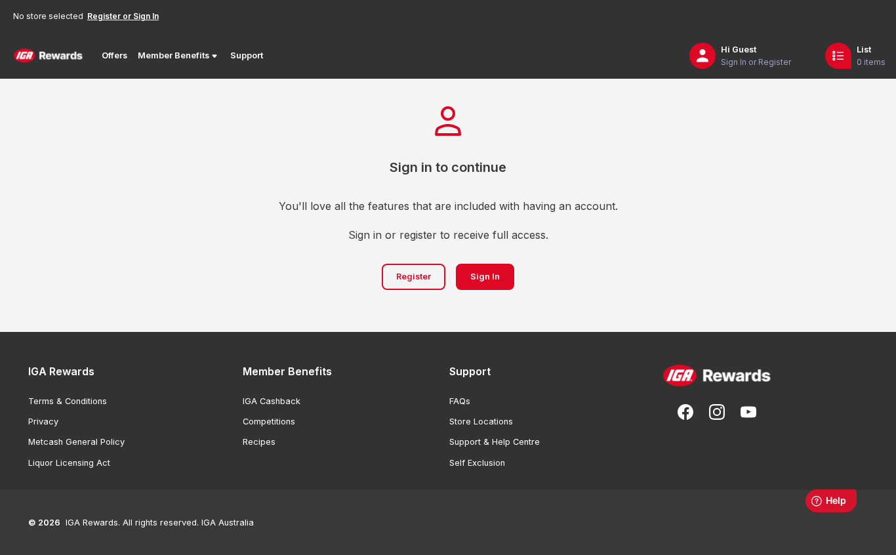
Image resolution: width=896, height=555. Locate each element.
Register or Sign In (123, 16)
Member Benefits (173, 55)
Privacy (43, 421)
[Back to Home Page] (48, 55)
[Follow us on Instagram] (717, 412)
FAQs (459, 401)
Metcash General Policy (76, 442)
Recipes (259, 442)
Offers (114, 55)
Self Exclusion (477, 463)
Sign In (485, 276)
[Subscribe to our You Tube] (748, 412)
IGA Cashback (271, 401)
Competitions (269, 421)
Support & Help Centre (494, 442)
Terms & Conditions (67, 401)
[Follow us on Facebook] (685, 412)
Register (413, 276)
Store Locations (481, 421)
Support (246, 55)
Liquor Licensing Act (69, 463)
